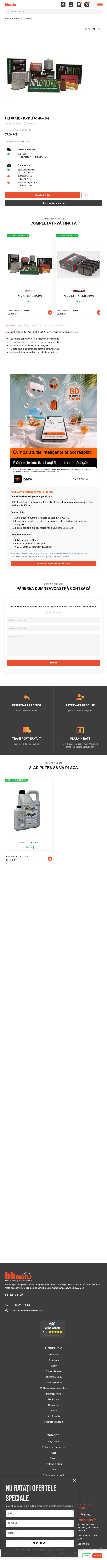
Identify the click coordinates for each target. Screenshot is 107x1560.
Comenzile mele (53, 1371)
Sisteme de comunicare (53, 1447)
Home (8, 18)
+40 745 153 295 (21, 1304)
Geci (53, 1452)
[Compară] (97, 195)
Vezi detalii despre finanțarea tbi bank (53, 563)
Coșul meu (53, 1360)
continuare (40, 1543)
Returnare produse (54, 1377)
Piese (29, 18)
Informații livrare (53, 1393)
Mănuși (53, 1458)
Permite (97, 1555)
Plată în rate (53, 1399)
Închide (87, 1555)
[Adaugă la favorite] (86, 195)
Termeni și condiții (53, 1382)
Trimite (53, 662)
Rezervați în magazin (53, 203)
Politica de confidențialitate (53, 1388)
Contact (53, 1410)
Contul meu (53, 1354)
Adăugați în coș (43, 195)
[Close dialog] (74, 1480)
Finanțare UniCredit (53, 1422)
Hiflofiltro (18, 18)
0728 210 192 (83, 1544)
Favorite (54, 1365)
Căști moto (53, 1441)
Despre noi (53, 1405)
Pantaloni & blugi (53, 1464)
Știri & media (53, 1416)
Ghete (53, 1469)
